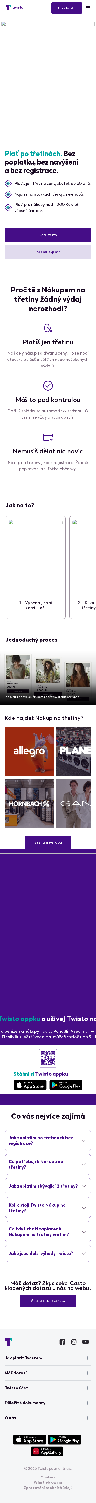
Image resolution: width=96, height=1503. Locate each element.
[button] (48, 235)
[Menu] (88, 7)
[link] (29, 751)
